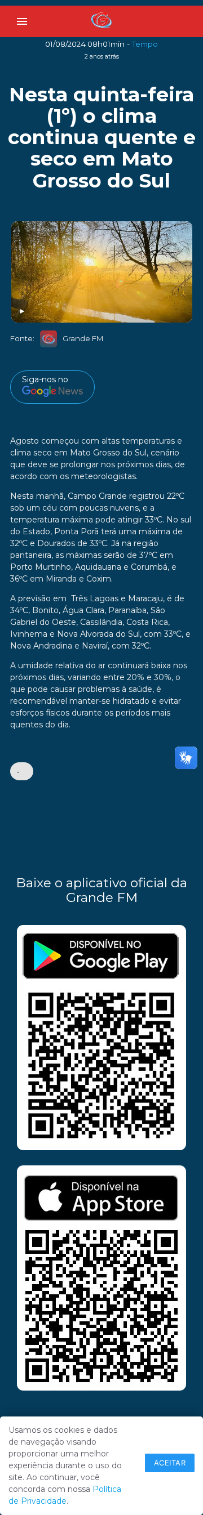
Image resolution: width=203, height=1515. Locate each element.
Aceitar (170, 1462)
